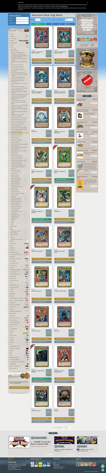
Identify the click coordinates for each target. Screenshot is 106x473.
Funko (11, 283)
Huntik (11, 291)
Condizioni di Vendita (58, 468)
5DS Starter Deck (14, 190)
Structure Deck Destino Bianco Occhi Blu (19, 62)
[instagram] (95, 39)
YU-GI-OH (12, 47)
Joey (12, 221)
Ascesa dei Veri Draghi (16, 136)
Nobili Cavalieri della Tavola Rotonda (19, 147)
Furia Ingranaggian (15, 149)
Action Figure (13, 38)
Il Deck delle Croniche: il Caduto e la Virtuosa (19, 59)
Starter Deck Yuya (15, 137)
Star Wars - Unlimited (15, 348)
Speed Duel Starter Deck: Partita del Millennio (19, 92)
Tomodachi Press (14, 357)
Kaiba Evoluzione (15, 216)
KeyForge (12, 296)
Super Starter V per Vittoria (17, 162)
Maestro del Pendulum (16, 141)
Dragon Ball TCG (14, 272)
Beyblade (12, 40)
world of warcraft (14, 366)
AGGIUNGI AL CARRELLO (61, 179)
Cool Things (13, 261)
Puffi (11, 344)
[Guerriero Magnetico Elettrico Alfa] (42, 38)
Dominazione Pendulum (16, 131)
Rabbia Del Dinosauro (16, 199)
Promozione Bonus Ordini (59, 466)
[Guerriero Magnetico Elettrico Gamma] (42, 77)
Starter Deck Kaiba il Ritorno (17, 157)
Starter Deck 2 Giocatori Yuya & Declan (19, 144)
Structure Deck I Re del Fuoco (17, 66)
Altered (11, 241)
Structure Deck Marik (15, 178)
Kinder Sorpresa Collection (16, 298)
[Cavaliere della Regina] (64, 277)
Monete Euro (13, 313)
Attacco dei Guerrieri (15, 183)
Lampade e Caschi (14, 324)
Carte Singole (13, 49)
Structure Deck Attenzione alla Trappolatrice (17, 70)
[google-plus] (91, 39)
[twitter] (87, 39)
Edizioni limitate (13, 232)
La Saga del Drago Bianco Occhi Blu (19, 160)
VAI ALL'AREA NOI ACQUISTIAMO (18, 387)
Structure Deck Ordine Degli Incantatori (19, 105)
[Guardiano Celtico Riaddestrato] (64, 356)
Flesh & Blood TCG (14, 287)
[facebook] (79, 39)
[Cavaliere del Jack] (42, 277)
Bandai (11, 245)
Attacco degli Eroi (15, 145)
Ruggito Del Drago (15, 214)
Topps (11, 353)
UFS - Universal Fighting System (17, 361)
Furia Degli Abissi (15, 209)
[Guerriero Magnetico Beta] (64, 157)
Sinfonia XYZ (14, 168)
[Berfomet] (64, 317)
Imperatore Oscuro (15, 191)
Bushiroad (12, 256)
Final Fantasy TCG (14, 280)
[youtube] (83, 39)
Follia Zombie (14, 213)
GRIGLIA (38, 24)
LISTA (53, 24)
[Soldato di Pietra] (42, 396)
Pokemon (12, 342)
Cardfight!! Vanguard (15, 258)
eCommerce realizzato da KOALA (91, 471)
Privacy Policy (56, 465)
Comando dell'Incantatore (17, 186)
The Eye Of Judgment (14, 359)
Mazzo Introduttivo (15, 204)
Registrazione (56, 464)
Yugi (12, 224)
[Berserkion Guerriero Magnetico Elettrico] (64, 77)
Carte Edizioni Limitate (15, 231)
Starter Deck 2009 (15, 185)
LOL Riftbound (13, 43)
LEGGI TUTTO (94, 103)
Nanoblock (12, 302)
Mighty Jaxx (12, 248)
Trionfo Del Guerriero (16, 208)
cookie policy (64, 6)
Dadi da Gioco (13, 265)
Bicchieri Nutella (14, 252)
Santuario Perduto (15, 175)
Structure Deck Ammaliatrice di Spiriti (19, 88)
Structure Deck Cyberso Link (17, 124)
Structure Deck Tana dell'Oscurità (18, 121)
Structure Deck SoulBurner (17, 107)
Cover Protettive (14, 263)
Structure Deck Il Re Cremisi (17, 68)
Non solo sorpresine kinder (16, 300)
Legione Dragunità (15, 176)
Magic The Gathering (15, 304)
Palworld (12, 36)
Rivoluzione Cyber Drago (16, 155)
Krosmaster (12, 294)
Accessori (12, 237)
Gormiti (11, 289)
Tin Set (11, 236)
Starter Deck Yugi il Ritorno (17, 158)
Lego (11, 326)
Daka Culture (13, 335)
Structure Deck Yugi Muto (16, 132)
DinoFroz (12, 267)
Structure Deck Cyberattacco (17, 78)
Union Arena (13, 364)
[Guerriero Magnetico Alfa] (42, 157)
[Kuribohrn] (42, 117)
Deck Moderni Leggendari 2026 (18, 54)
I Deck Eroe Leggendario (16, 116)
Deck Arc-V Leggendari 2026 (17, 52)
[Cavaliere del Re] (42, 317)
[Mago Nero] (64, 197)
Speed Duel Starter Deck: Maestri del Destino (19, 112)
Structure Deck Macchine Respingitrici (19, 129)
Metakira (12, 309)
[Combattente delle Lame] (64, 237)
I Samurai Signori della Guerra (17, 167)
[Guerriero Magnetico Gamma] (42, 197)
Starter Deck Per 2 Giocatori (17, 64)
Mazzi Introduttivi (14, 234)
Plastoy (12, 337)
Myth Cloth (12, 307)
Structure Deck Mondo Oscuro (17, 72)
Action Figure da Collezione (16, 239)
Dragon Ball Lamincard (15, 269)
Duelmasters (13, 276)
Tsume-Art (12, 250)
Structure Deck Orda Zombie (17, 114)
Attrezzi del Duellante (15, 180)
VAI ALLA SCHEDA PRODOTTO (39, 62)
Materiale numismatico (15, 311)
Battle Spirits (13, 243)
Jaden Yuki (13, 196)
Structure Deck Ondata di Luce (17, 122)
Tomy (11, 355)
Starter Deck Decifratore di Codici (18, 119)
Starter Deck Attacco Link (16, 126)
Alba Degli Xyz (14, 173)
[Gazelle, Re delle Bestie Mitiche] (42, 356)
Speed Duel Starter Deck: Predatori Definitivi (18, 103)
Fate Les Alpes (13, 278)
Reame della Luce (15, 153)
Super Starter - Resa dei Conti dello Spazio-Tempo (18, 151)
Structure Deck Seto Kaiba (16, 134)
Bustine (12, 229)
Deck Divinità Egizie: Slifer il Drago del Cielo (19, 84)
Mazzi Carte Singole (14, 50)
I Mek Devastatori (15, 181)
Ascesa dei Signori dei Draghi (17, 193)
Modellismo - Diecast (15, 318)
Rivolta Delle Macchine (16, 198)
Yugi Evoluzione (14, 218)
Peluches (12, 331)
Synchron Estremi (15, 142)
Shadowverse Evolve (15, 346)
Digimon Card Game (14, 274)
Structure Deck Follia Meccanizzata (18, 96)
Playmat (12, 340)
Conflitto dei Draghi (15, 170)
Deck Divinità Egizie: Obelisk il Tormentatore (17, 81)
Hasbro (11, 350)
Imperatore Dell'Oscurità (16, 139)
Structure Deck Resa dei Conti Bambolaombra (17, 98)
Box (11, 227)
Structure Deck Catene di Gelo (17, 86)
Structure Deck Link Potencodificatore (19, 118)
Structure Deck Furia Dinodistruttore (19, 127)
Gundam (12, 34)
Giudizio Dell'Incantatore (16, 206)
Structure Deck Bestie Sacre (17, 89)
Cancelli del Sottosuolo (16, 171)
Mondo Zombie (14, 188)
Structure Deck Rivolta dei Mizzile (18, 100)
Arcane (11, 45)
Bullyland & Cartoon (15, 254)
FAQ (54, 463)
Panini (11, 333)
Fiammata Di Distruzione (16, 211)
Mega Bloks (12, 315)
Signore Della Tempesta (16, 201)
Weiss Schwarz (13, 368)
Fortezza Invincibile (15, 203)
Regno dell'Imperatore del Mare (18, 165)
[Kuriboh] (64, 396)
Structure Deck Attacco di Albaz (18, 77)
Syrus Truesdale (14, 195)
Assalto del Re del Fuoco (16, 163)
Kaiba (12, 223)
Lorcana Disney (13, 329)
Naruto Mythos (13, 320)
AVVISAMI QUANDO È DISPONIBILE (40, 59)
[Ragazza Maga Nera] (42, 237)
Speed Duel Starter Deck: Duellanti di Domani (19, 109)
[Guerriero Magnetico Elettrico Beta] (64, 38)
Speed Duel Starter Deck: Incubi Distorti (19, 94)
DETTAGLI (68, 24)
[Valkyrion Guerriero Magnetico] (64, 117)
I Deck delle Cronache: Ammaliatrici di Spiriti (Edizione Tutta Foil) (19, 56)
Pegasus (13, 219)
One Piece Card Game (15, 322)
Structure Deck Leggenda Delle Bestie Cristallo (19, 75)
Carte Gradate (13, 226)
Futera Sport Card (14, 285)
